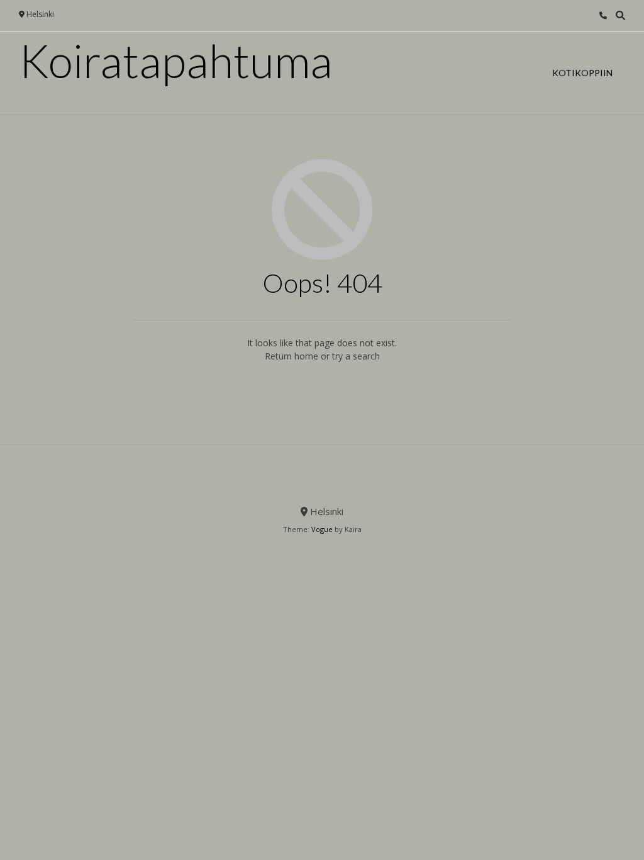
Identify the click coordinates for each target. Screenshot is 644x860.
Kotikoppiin (582, 72)
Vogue (322, 529)
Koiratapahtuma (176, 60)
